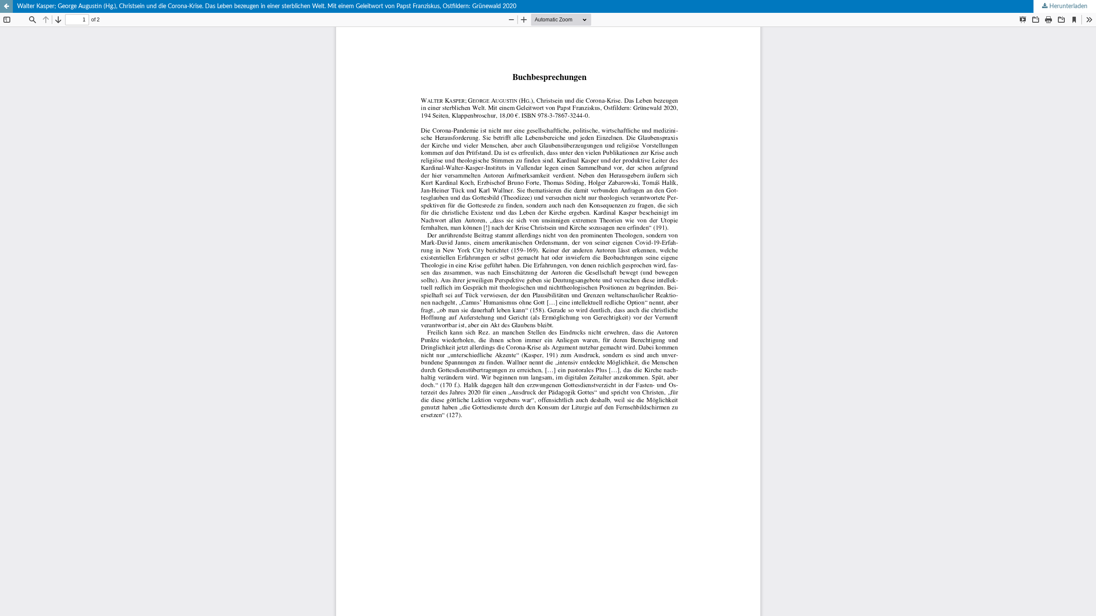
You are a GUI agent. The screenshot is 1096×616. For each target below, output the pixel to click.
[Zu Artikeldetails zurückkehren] (6, 6)
